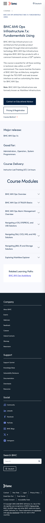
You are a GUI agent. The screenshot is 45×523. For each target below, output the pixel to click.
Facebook (10, 417)
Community (11, 405)
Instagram (10, 440)
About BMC (7, 309)
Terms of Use (34, 506)
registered (37, 510)
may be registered (13, 513)
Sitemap (6, 341)
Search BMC (10, 455)
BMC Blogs (10, 429)
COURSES (6, 11)
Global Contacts (9, 336)
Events (5, 315)
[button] (22, 194)
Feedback (6, 325)
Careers (6, 331)
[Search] (40, 461)
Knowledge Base (9, 368)
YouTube (10, 423)
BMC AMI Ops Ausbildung (20, 275)
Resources (6, 389)
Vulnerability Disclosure (11, 373)
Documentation (8, 378)
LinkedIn (10, 411)
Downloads (7, 384)
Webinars (6, 320)
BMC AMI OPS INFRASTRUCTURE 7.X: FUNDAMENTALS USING (22, 16)
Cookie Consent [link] (9, 500)
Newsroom (7, 346)
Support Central (8, 362)
